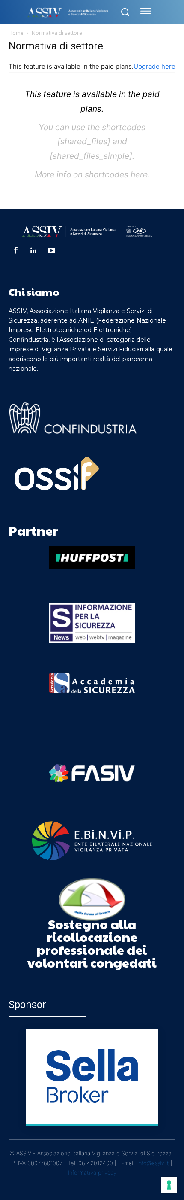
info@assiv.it (153, 1163)
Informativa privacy (92, 1172)
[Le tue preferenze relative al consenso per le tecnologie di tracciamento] (169, 1185)
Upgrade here (154, 66)
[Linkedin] (33, 251)
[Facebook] (15, 251)
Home (16, 33)
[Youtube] (52, 251)
